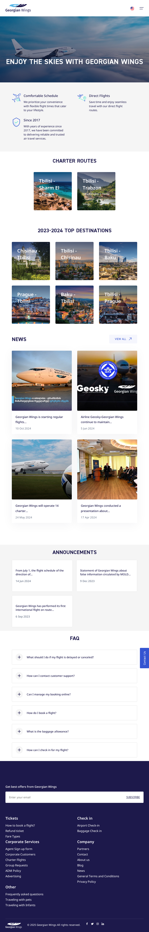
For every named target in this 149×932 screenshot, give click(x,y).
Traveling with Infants (20, 905)
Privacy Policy (86, 882)
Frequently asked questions (24, 894)
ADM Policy (13, 871)
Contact (82, 854)
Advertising (13, 876)
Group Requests (16, 865)
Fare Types (12, 836)
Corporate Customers (20, 854)
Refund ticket (14, 831)
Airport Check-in (88, 825)
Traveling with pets (18, 900)
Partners (83, 849)
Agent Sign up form (18, 849)
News (81, 871)
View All (120, 339)
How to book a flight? (20, 825)
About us (83, 860)
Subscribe (133, 797)
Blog (80, 865)
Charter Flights (15, 860)
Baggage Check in (89, 831)
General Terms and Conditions (98, 876)
